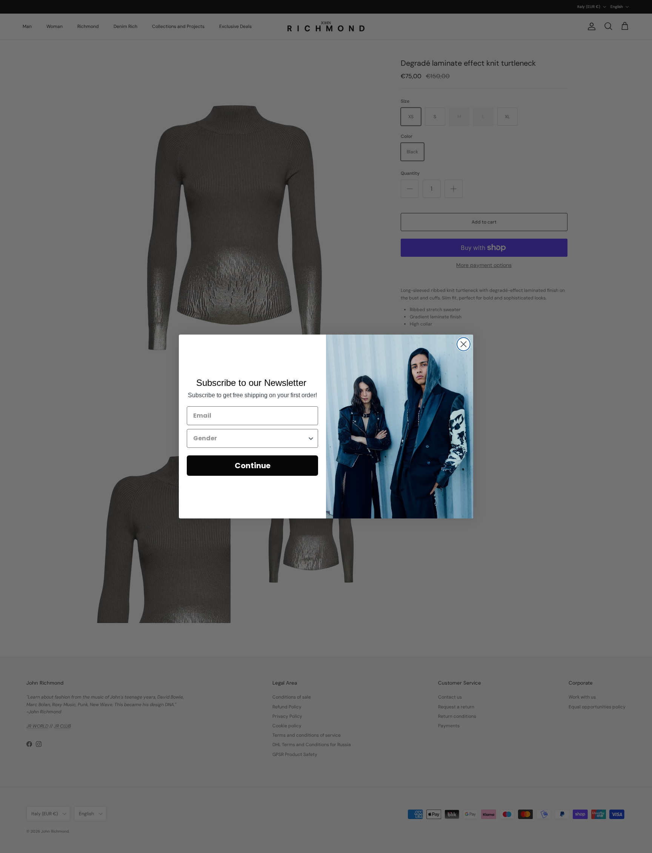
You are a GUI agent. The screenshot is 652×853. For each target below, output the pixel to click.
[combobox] (250, 438)
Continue (253, 465)
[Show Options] (311, 438)
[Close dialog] (463, 344)
